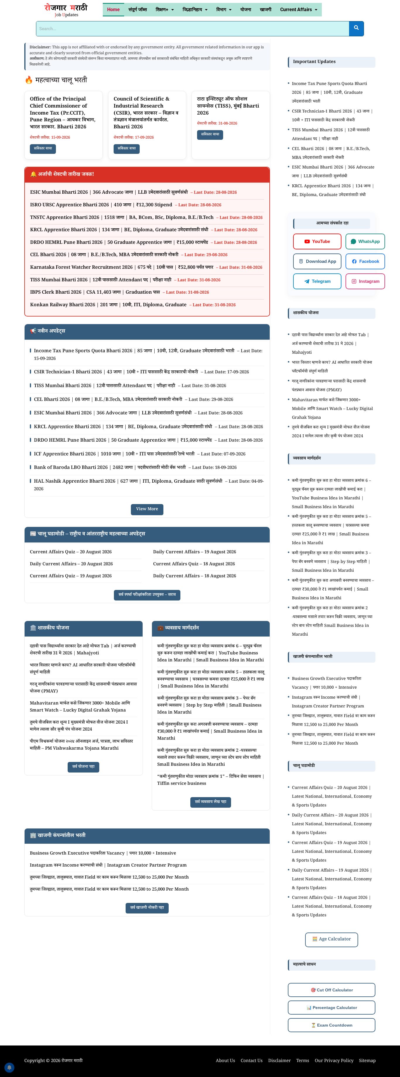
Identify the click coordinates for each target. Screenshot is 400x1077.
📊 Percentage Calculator (332, 1007)
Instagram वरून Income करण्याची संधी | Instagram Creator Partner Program (108, 865)
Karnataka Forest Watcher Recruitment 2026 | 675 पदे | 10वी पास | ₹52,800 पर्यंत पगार (122, 268)
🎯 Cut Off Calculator (332, 990)
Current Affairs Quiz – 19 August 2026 (71, 576)
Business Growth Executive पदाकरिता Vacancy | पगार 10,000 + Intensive (103, 853)
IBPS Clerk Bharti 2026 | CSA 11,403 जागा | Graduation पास (95, 293)
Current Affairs (296, 9)
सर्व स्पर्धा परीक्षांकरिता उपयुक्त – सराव (147, 595)
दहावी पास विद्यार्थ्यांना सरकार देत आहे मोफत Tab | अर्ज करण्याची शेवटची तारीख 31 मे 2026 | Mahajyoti (83, 650)
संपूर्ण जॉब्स (138, 9)
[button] (164, 9)
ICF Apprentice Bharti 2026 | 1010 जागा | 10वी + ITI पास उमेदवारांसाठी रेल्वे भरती (115, 454)
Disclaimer (279, 1061)
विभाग (221, 9)
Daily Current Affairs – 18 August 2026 (194, 576)
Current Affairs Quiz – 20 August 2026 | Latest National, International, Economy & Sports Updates (332, 797)
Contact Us (252, 1061)
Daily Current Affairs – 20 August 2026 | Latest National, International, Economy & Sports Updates (332, 825)
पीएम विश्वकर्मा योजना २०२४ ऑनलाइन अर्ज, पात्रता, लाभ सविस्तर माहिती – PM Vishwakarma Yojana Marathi (81, 745)
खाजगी (265, 9)
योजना (245, 9)
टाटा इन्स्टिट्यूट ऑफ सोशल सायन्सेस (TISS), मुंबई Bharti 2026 (228, 107)
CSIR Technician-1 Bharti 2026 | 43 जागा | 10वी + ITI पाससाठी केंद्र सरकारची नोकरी (116, 372)
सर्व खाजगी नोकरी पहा (147, 908)
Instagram (369, 280)
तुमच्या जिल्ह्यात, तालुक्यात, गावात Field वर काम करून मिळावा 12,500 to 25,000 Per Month (109, 877)
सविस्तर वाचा (43, 149)
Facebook (369, 260)
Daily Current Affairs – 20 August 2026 (71, 564)
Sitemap (367, 1061)
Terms (302, 1061)
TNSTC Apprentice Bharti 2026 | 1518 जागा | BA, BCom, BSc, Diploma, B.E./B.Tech (122, 218)
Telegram (321, 280)
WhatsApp (369, 241)
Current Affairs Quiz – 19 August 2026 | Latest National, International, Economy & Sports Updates (332, 852)
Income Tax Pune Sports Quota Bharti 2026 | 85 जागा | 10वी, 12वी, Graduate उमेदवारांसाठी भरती (134, 351)
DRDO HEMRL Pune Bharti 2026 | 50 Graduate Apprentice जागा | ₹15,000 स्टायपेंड (119, 243)
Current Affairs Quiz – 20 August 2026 (71, 552)
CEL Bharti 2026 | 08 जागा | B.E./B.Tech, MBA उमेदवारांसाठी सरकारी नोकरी (105, 255)
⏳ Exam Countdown (332, 1025)
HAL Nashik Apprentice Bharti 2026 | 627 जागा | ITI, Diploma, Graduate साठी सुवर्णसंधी (128, 482)
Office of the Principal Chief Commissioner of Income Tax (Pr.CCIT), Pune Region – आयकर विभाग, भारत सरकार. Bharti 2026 (62, 114)
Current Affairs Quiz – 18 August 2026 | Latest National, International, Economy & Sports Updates (332, 907)
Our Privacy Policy (334, 1061)
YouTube (321, 241)
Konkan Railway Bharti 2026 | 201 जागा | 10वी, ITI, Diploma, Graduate (109, 305)
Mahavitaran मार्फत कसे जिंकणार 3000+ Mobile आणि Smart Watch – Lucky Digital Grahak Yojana (80, 707)
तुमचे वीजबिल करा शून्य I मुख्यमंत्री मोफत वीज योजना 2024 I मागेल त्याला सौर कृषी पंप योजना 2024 (79, 726)
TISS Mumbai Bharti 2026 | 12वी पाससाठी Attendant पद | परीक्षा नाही (101, 280)
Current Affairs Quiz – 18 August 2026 (194, 564)
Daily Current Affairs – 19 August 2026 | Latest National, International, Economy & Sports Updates (332, 880)
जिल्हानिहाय (192, 9)
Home (113, 9)
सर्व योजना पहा (83, 767)
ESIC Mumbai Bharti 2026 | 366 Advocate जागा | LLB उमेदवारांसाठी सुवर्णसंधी (109, 193)
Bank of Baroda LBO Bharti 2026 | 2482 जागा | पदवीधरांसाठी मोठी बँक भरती (110, 468)
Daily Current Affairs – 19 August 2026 (194, 552)
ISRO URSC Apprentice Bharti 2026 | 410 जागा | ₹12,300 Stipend (101, 205)
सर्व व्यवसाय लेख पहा (210, 802)
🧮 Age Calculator (331, 939)
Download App (321, 260)
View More (147, 509)
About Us (225, 1061)
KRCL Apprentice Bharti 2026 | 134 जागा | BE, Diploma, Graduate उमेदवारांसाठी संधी (119, 230)
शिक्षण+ (162, 9)
